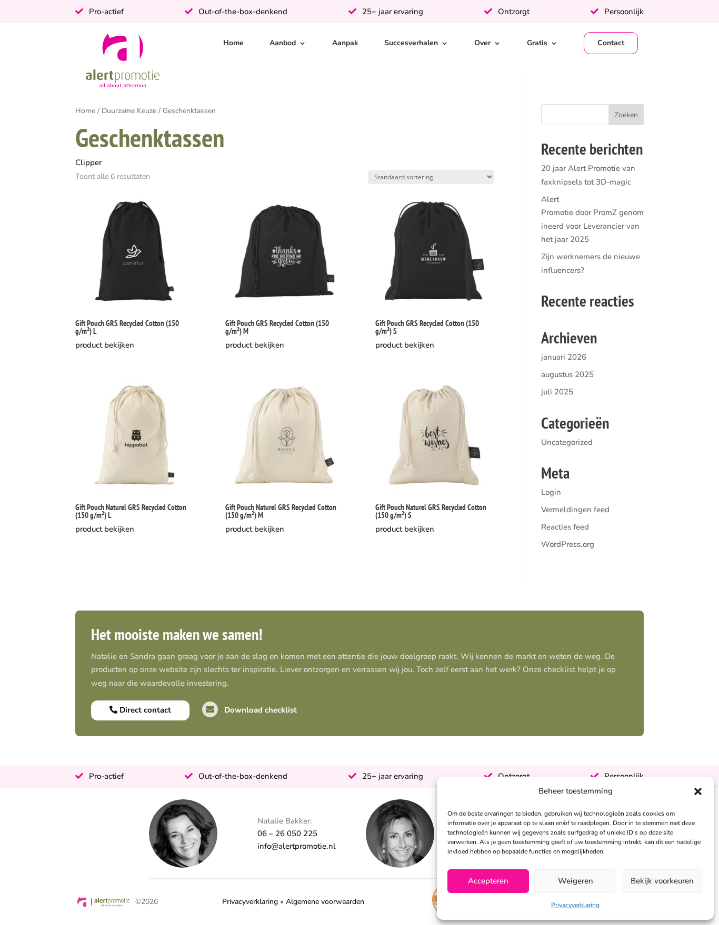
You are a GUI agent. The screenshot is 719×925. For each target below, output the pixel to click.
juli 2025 (557, 392)
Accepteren (488, 881)
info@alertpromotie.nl (296, 846)
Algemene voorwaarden (325, 902)
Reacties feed (565, 527)
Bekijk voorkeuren (662, 881)
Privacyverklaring (575, 905)
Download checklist (259, 710)
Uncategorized (567, 442)
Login (551, 492)
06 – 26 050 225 (287, 833)
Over (482, 43)
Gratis (537, 43)
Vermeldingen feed (575, 509)
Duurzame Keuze (129, 111)
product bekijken (104, 345)
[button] (698, 791)
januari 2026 (563, 357)
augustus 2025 (567, 374)
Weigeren (575, 881)
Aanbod (282, 43)
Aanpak (345, 43)
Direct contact (144, 710)
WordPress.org (567, 544)
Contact (610, 43)
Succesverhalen (411, 43)
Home (233, 43)
